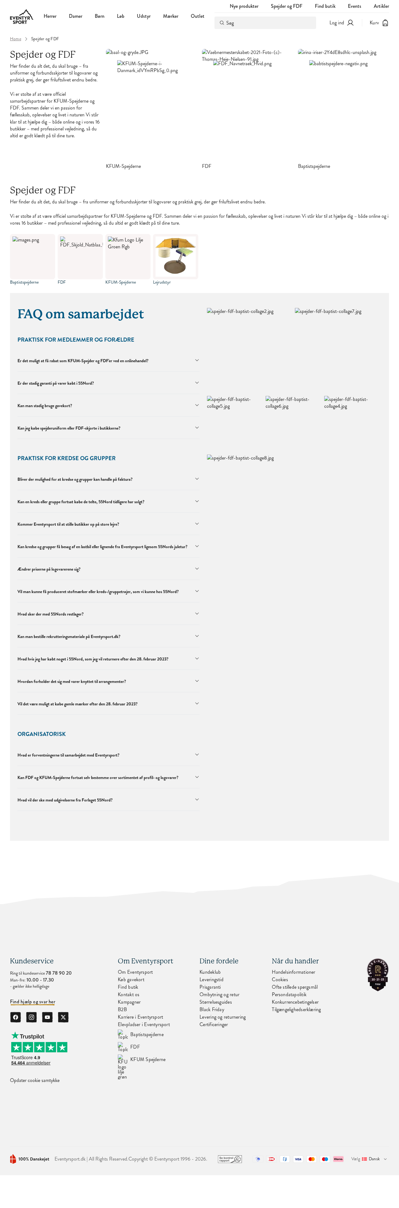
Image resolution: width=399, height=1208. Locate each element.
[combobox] (265, 23)
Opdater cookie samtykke (35, 1080)
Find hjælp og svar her (32, 1001)
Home (15, 39)
